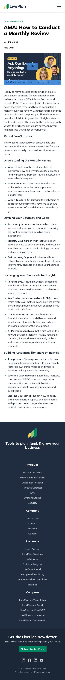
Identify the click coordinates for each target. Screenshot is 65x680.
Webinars (32, 559)
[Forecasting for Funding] (30, 82)
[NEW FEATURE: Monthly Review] (19, 82)
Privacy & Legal (42, 672)
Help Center (32, 549)
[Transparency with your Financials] (50, 82)
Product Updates (32, 487)
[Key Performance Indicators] (39, 82)
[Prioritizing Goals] (25, 82)
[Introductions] (13, 82)
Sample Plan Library (32, 574)
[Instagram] (23, 661)
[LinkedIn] (35, 661)
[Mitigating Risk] (45, 82)
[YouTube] (41, 661)
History (32, 528)
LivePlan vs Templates (32, 600)
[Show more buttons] (58, 82)
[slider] (33, 82)
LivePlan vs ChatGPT (32, 610)
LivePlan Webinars (14, 21)
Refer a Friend (32, 569)
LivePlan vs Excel (32, 605)
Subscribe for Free (32, 649)
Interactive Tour (32, 472)
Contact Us (32, 518)
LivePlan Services (32, 554)
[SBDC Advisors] (20, 82)
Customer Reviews (33, 482)
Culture (32, 533)
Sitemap (33, 584)
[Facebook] (29, 661)
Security (32, 502)
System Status (32, 497)
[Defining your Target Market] (32, 82)
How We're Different (32, 477)
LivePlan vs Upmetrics (32, 615)
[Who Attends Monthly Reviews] (24, 82)
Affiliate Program (32, 564)
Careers (32, 523)
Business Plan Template (32, 579)
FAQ (32, 492)
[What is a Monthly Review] (15, 82)
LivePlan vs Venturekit (32, 620)
